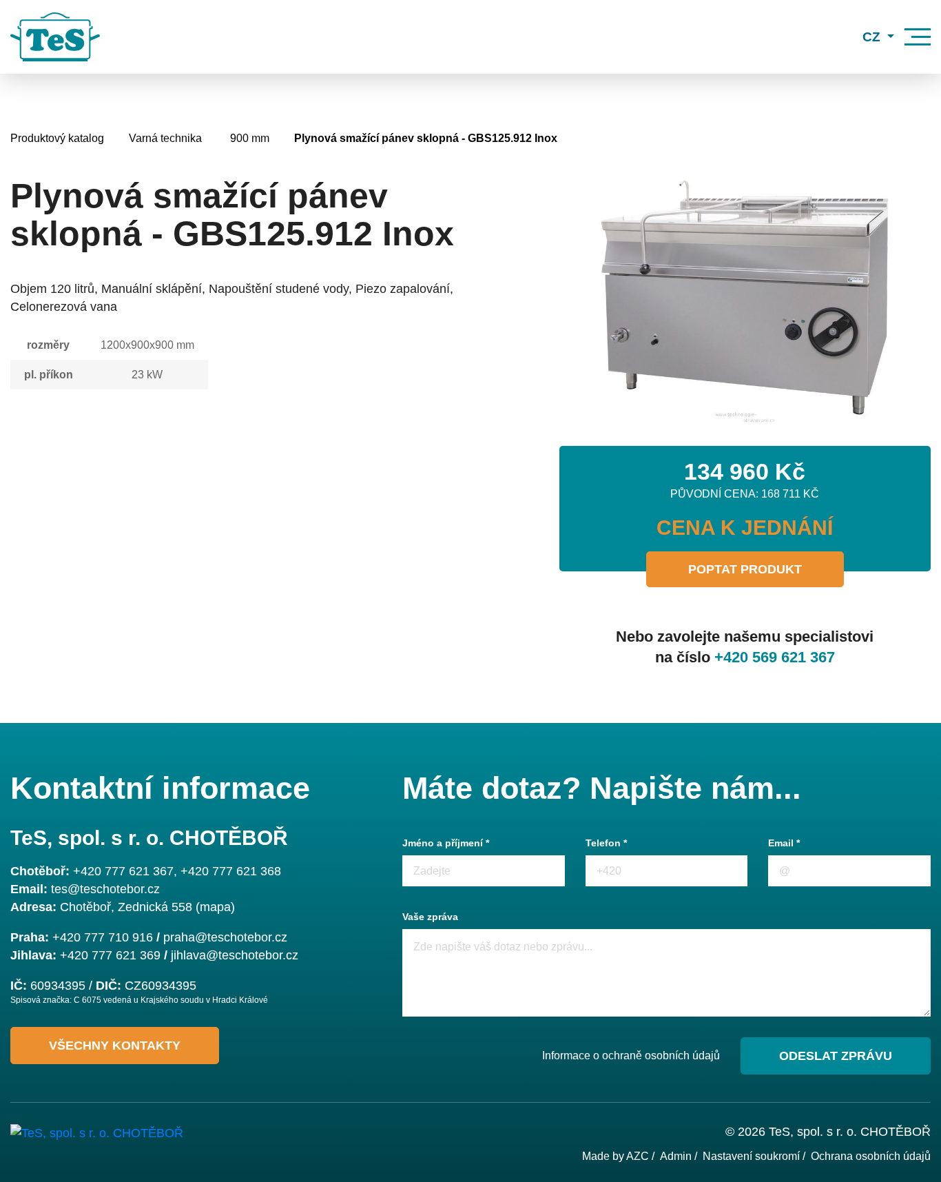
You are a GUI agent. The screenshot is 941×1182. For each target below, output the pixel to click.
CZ (873, 36)
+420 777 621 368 (230, 871)
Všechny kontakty (114, 1045)
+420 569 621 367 (774, 657)
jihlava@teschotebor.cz (234, 955)
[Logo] (55, 36)
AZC (637, 1156)
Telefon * (606, 842)
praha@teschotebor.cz (225, 937)
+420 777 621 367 (123, 871)
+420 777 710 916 (102, 937)
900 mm (249, 138)
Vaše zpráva (430, 916)
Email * (784, 842)
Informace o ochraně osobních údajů (631, 1055)
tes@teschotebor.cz (105, 889)
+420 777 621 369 (110, 955)
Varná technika (165, 138)
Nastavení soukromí (751, 1156)
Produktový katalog (57, 138)
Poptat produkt (745, 569)
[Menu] (917, 37)
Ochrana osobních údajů (871, 1156)
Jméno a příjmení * (445, 842)
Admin (676, 1156)
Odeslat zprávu (835, 1056)
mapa (215, 907)
